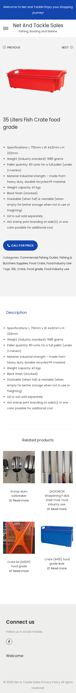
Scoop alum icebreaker (19, 493)
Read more (21, 500)
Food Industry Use (59, 263)
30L (13, 269)
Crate (21, 269)
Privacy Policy (50, 682)
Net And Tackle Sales (38, 25)
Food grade (35, 269)
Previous (13, 47)
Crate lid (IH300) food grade (19, 564)
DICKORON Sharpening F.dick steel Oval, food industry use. (57, 497)
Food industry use (56, 269)
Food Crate (37, 263)
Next (65, 47)
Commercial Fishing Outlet (39, 258)
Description (16, 312)
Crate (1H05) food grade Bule (57, 561)
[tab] (38, 312)
